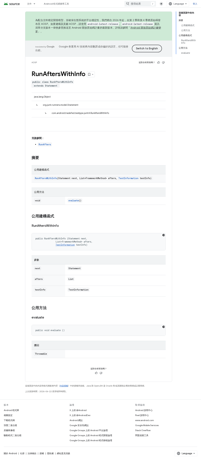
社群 (22, 453)
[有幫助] (158, 62)
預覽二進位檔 (10, 425)
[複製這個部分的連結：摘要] (42, 158)
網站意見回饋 (63, 453)
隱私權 (50, 453)
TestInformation (128, 178)
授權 (42, 453)
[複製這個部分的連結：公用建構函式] (57, 216)
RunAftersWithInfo (46, 178)
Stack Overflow (143, 430)
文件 (29, 3)
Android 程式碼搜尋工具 (56, 3)
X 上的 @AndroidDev (80, 415)
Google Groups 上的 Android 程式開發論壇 (91, 435)
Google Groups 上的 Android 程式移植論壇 (91, 440)
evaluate (73, 200)
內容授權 (64, 385)
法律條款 (32, 453)
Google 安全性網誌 (79, 425)
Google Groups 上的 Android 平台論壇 (89, 430)
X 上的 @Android (78, 410)
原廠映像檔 (9, 430)
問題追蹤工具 (141, 435)
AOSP (34, 62)
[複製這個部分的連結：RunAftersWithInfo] (62, 226)
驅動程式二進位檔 (12, 435)
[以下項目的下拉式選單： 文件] (36, 4)
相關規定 (8, 415)
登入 (195, 3)
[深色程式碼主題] (164, 235)
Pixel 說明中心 (142, 415)
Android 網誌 (76, 420)
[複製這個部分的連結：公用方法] (50, 308)
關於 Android (10, 453)
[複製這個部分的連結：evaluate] (47, 318)
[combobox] (140, 4)
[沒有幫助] (163, 62)
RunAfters (45, 144)
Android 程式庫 (11, 410)
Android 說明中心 (144, 410)
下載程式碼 (9, 420)
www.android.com (144, 420)
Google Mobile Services (147, 425)
